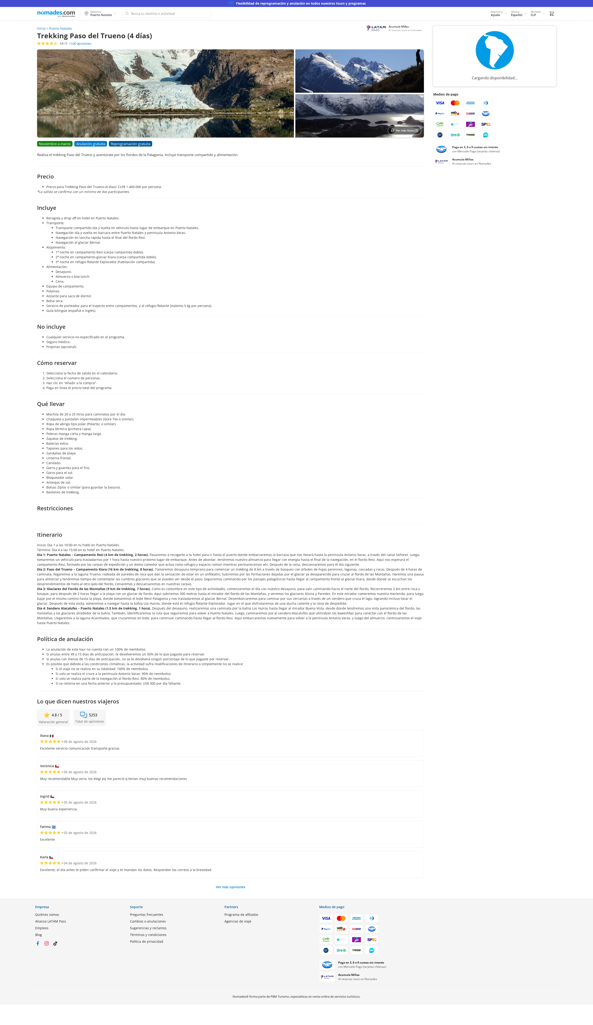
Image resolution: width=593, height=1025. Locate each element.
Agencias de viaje (237, 921)
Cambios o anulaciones (148, 921)
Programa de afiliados (241, 914)
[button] (499, 13)
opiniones (80, 43)
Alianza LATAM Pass (50, 921)
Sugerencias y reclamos (148, 928)
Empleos (41, 928)
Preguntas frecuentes (146, 914)
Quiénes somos (47, 914)
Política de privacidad (146, 941)
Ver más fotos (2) (407, 130)
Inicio (41, 28)
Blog (38, 934)
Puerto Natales (60, 28)
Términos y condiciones (148, 934)
